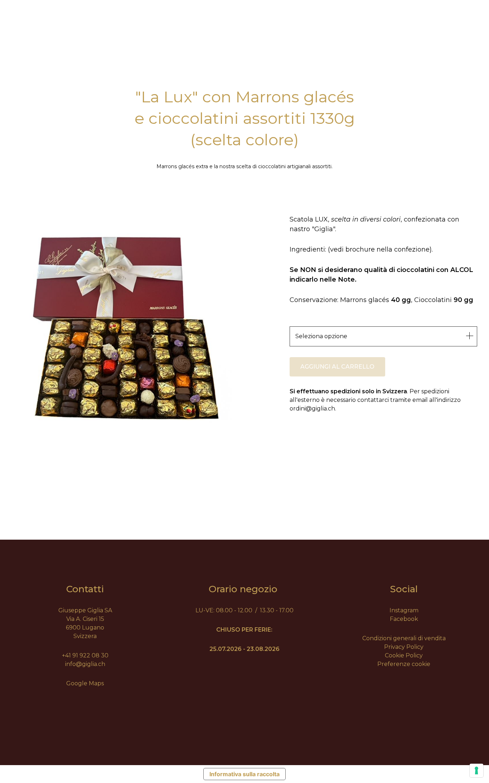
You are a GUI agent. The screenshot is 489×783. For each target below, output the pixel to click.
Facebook (404, 619)
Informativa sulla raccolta (244, 774)
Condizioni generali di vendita (404, 638)
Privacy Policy (403, 646)
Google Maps (85, 683)
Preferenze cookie (403, 664)
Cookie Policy (404, 655)
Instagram (403, 610)
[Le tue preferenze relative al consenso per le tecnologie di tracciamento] (476, 770)
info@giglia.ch (85, 664)
